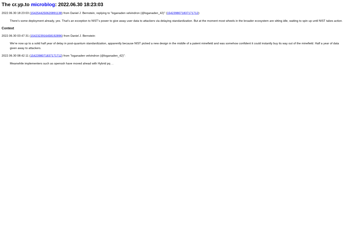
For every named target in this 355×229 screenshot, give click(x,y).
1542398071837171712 (182, 13)
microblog (43, 4)
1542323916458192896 (46, 35)
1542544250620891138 (46, 13)
